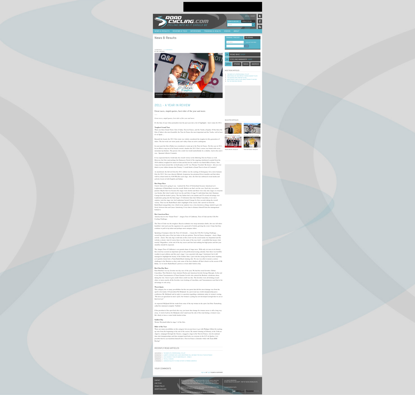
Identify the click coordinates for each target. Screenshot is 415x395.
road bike (237, 55)
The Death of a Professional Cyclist (174, 353)
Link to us (158, 383)
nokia (245, 64)
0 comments (168, 49)
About (236, 31)
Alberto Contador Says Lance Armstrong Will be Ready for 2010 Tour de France (188, 355)
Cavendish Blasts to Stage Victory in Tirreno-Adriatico (180, 361)
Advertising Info (160, 389)
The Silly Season (168, 359)
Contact (253, 16)
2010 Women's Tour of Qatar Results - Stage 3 (178, 357)
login (208, 372)
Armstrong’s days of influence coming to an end (242, 79)
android (255, 64)
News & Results (162, 31)
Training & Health (212, 31)
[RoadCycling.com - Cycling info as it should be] (181, 21)
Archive (247, 16)
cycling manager (241, 59)
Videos (227, 31)
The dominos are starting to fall (237, 77)
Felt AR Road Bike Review (234, 81)
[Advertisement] (222, 7)
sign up (203, 372)
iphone (237, 64)
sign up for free (250, 42)
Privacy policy (160, 386)
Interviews (195, 31)
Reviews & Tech (180, 31)
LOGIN (246, 46)
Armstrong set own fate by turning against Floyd (242, 76)
